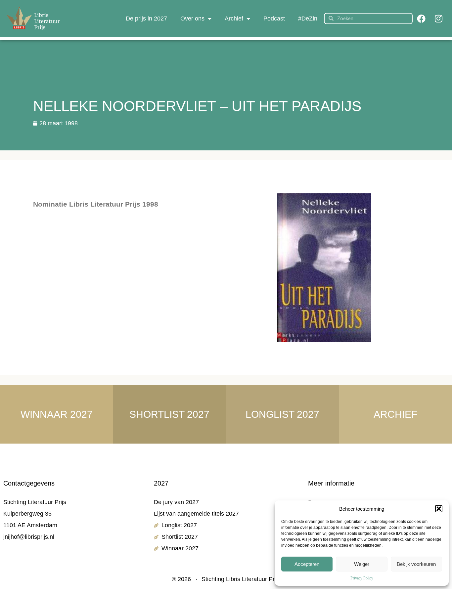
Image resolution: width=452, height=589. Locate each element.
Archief (234, 18)
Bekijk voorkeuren (416, 564)
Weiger (361, 564)
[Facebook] (421, 18)
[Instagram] (438, 18)
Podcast (274, 18)
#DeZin (307, 18)
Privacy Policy (361, 578)
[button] (438, 508)
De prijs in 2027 (146, 18)
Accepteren (306, 564)
